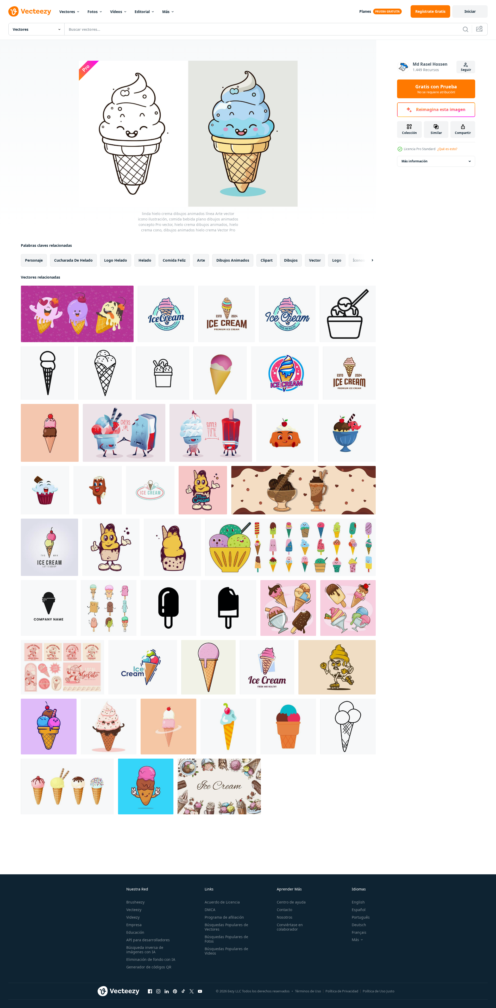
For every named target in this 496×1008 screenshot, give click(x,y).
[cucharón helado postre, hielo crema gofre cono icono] (142, 667)
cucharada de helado (73, 260)
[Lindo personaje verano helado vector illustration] (124, 433)
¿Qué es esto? (447, 149)
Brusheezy (135, 902)
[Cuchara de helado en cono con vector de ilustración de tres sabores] (288, 726)
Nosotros (284, 917)
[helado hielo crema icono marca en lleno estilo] (348, 314)
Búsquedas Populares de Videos (226, 951)
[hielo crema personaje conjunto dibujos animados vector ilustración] (108, 608)
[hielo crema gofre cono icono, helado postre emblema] (285, 373)
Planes (365, 11)
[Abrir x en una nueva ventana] (192, 991)
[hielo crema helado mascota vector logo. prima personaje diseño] (203, 490)
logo (336, 260)
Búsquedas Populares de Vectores (226, 927)
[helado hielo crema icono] (47, 373)
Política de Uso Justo (378, 991)
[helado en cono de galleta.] (49, 608)
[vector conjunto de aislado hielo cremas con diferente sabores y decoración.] (67, 786)
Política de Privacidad (341, 991)
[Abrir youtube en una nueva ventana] (200, 991)
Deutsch (359, 924)
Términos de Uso (308, 991)
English (358, 902)
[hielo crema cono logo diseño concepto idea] (150, 490)
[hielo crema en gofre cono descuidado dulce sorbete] (228, 726)
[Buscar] (465, 29)
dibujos (291, 260)
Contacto (284, 909)
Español (359, 909)
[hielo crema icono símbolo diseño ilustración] (168, 608)
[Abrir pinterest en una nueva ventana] (175, 991)
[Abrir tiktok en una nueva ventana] (183, 991)
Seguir (466, 69)
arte (201, 260)
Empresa (134, 924)
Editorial (142, 11)
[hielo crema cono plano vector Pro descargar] (50, 433)
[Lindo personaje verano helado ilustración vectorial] (210, 433)
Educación (135, 932)
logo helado (115, 260)
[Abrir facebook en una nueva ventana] (150, 991)
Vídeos (116, 11)
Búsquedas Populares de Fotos (226, 939)
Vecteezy (133, 909)
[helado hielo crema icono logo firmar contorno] (162, 373)
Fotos (92, 11)
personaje (34, 260)
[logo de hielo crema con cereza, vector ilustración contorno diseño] (49, 547)
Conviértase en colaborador (290, 927)
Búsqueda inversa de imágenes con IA (144, 949)
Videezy (133, 917)
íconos (359, 260)
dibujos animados (232, 260)
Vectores (67, 11)
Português (361, 917)
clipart (267, 260)
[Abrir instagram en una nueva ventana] (158, 991)
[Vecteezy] (29, 11)
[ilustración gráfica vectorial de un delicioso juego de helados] (288, 608)
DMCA (210, 909)
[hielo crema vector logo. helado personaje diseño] (172, 547)
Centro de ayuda (291, 902)
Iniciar (470, 11)
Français (359, 932)
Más (165, 11)
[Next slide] (368, 260)
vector (315, 260)
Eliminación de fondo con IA (150, 959)
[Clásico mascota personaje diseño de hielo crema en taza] (337, 667)
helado (145, 260)
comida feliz (174, 260)
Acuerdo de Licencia (222, 902)
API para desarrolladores (148, 939)
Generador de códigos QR (148, 966)
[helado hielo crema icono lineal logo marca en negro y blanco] (105, 373)
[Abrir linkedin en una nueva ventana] (167, 991)
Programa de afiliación (224, 917)
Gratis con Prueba (436, 88)
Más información (414, 161)
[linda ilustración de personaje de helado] (285, 433)
